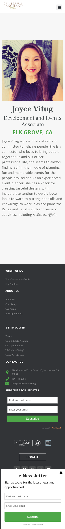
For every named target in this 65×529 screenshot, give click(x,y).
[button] (59, 7)
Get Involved (15, 327)
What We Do (14, 270)
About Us (12, 291)
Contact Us (14, 361)
